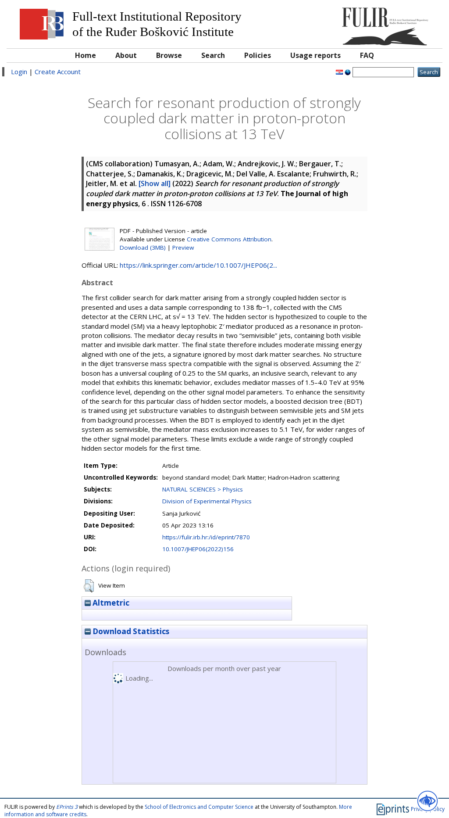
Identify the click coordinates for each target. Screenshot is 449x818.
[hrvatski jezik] (339, 71)
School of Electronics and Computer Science (199, 807)
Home (85, 55)
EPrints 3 (67, 807)
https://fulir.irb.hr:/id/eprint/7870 (206, 537)
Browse (169, 55)
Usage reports (315, 55)
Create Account (58, 71)
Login (19, 71)
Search (213, 55)
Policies (257, 55)
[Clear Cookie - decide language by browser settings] (348, 71)
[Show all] (155, 183)
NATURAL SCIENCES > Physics (202, 489)
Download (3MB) (143, 247)
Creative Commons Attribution (229, 239)
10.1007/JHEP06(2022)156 (198, 549)
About (126, 55)
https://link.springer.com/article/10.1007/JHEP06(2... (198, 265)
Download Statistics (130, 631)
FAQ (367, 55)
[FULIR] (383, 23)
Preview (183, 247)
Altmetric (110, 603)
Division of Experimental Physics (207, 501)
